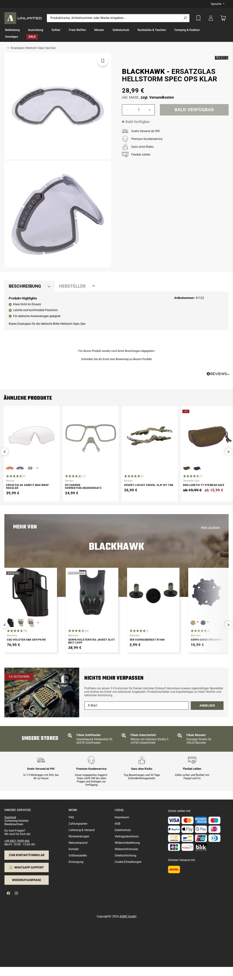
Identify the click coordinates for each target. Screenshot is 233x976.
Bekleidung (12, 30)
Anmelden (207, 705)
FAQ (71, 817)
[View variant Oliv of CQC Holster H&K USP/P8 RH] (20, 622)
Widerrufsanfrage (26, 880)
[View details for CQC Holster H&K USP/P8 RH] (30, 592)
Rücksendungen (79, 836)
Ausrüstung (35, 30)
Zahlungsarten (78, 823)
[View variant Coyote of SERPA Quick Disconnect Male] (194, 622)
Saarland (10, 817)
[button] (14, 30)
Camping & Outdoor (187, 30)
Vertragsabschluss (127, 836)
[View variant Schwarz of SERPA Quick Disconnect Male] (204, 622)
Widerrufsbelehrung (127, 842)
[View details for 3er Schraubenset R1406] (153, 592)
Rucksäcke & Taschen (152, 30)
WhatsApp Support (29, 867)
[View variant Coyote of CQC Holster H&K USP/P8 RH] (31, 622)
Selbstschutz (120, 30)
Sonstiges (11, 36)
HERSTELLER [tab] (72, 286)
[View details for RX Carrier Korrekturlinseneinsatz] (90, 436)
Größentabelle (78, 855)
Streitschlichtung (125, 855)
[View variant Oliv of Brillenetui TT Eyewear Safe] (186, 468)
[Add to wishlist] (198, 18)
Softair (56, 30)
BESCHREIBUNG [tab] (25, 286)
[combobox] (118, 18)
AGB (117, 823)
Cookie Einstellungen (128, 862)
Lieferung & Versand (82, 830)
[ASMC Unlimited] (23, 18)
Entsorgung (76, 862)
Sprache (216, 4)
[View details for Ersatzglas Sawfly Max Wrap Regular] (31, 436)
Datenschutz (123, 830)
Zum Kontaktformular (26, 855)
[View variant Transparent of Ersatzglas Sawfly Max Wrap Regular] (30, 468)
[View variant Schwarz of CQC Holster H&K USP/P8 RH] (10, 622)
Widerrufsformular (126, 849)
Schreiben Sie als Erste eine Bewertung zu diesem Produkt (116, 359)
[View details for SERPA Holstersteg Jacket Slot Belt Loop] (92, 592)
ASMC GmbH (127, 916)
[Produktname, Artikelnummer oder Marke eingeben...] (185, 18)
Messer (99, 30)
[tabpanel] (116, 311)
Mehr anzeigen (210, 527)
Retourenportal (78, 842)
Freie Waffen (77, 30)
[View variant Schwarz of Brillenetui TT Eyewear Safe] (197, 468)
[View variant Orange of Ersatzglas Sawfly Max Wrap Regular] (9, 468)
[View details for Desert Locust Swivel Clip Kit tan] (149, 436)
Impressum (122, 817)
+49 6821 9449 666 (16, 841)
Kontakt (74, 849)
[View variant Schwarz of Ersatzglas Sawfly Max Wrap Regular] (20, 468)
